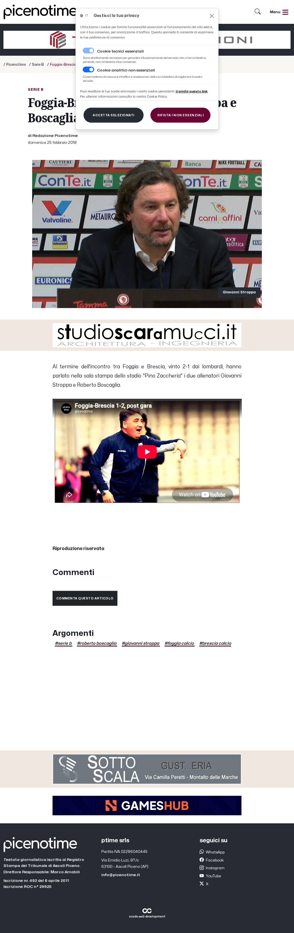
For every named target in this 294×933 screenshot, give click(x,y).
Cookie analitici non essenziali (126, 70)
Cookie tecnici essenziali (120, 51)
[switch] (88, 69)
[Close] (211, 15)
